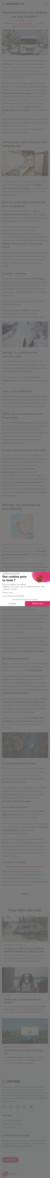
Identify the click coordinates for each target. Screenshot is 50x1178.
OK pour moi (37, 603)
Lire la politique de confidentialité (13, 596)
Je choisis (12, 603)
